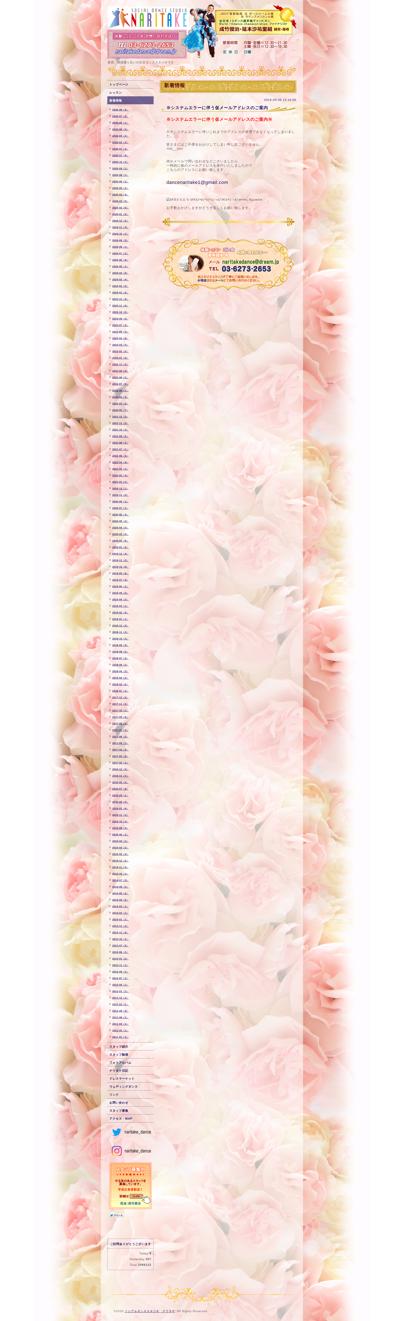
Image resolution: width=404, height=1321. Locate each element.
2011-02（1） (120, 1030)
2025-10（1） (120, 162)
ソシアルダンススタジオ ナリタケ (150, 1311)
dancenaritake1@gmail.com (197, 182)
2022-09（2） (120, 371)
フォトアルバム (120, 1062)
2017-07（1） (120, 730)
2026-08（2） (120, 109)
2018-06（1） (120, 665)
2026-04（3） (120, 129)
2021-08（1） (120, 443)
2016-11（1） (120, 776)
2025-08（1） (120, 175)
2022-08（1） (120, 377)
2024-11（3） (120, 227)
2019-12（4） (120, 554)
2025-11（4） (120, 155)
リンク (114, 1094)
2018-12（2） (120, 625)
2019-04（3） (120, 599)
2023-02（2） (120, 351)
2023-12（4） (120, 299)
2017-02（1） (120, 763)
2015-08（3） (120, 828)
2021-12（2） (120, 416)
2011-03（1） (120, 1024)
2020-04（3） (120, 527)
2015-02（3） (120, 854)
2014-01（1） (120, 919)
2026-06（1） (120, 123)
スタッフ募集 (118, 1110)
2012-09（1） (120, 971)
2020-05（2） (120, 521)
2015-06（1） (120, 834)
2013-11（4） (120, 932)
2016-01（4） (120, 808)
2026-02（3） (120, 142)
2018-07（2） (120, 658)
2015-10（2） (120, 821)
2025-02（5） (120, 207)
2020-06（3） (120, 514)
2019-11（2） (120, 560)
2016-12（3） (120, 769)
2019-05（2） (120, 593)
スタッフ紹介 (118, 1046)
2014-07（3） (120, 880)
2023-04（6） (120, 338)
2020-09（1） (120, 501)
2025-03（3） (120, 201)
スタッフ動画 (118, 1054)
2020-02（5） (120, 540)
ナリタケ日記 (118, 1070)
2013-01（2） (120, 958)
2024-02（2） (120, 286)
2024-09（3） (120, 240)
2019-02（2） (120, 612)
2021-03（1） (120, 469)
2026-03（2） (120, 136)
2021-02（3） (120, 475)
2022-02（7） (120, 410)
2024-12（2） (120, 220)
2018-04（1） (120, 678)
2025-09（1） (120, 168)
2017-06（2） (120, 736)
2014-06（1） (120, 887)
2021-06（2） (120, 456)
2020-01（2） (120, 547)
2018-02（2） (120, 684)
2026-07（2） (120, 116)
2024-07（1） (120, 253)
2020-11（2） (120, 495)
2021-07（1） (120, 449)
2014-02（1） (120, 913)
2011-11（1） (120, 1004)
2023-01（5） (120, 358)
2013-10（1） (120, 939)
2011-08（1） (120, 1017)
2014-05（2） (120, 893)
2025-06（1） (120, 181)
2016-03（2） (120, 802)
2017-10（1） (120, 710)
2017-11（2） (120, 704)
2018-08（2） (120, 651)
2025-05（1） (120, 188)
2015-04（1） (120, 841)
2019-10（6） (120, 567)
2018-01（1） (120, 691)
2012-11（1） (120, 965)
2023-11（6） (120, 305)
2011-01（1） (120, 1037)
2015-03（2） (120, 847)
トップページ (118, 84)
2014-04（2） (120, 900)
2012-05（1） (120, 985)
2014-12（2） (120, 860)
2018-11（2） (120, 632)
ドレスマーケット (122, 1078)
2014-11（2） (120, 867)
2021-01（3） (120, 482)
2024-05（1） (120, 266)
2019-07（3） (120, 580)
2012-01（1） (120, 991)
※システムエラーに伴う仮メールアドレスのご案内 (217, 107)
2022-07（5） (120, 384)
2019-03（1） (120, 606)
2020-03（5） (120, 534)
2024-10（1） (120, 234)
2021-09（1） (120, 436)
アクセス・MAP (120, 1118)
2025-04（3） (120, 194)
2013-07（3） (120, 945)
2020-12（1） (120, 488)
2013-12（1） (120, 926)
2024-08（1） (120, 247)
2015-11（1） (120, 815)
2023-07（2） (120, 325)
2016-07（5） (120, 789)
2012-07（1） (120, 978)
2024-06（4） (120, 260)
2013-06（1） (120, 952)
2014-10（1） (120, 874)
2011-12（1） (120, 998)
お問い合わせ (118, 1102)
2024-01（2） (120, 292)
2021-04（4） (120, 462)
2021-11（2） (120, 423)
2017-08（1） (120, 723)
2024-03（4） (120, 279)
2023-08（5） (120, 318)
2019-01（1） (120, 619)
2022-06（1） (120, 390)
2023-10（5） (120, 312)
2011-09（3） (120, 1011)
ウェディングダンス (123, 1086)
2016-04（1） (120, 795)
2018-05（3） (120, 671)
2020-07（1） (120, 508)
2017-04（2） (120, 749)
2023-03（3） (120, 345)
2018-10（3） (120, 638)
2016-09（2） (120, 782)
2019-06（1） (120, 586)
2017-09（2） (120, 717)
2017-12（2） (120, 697)
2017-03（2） (120, 756)
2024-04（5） (120, 273)
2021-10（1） (120, 429)
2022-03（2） (120, 403)
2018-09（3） (120, 645)
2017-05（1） (120, 743)
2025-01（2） (120, 214)
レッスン (115, 92)
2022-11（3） (120, 364)
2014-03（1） (120, 906)
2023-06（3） (120, 332)
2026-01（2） (120, 149)
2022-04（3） (120, 397)
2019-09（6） (120, 573)
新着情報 (115, 100)
